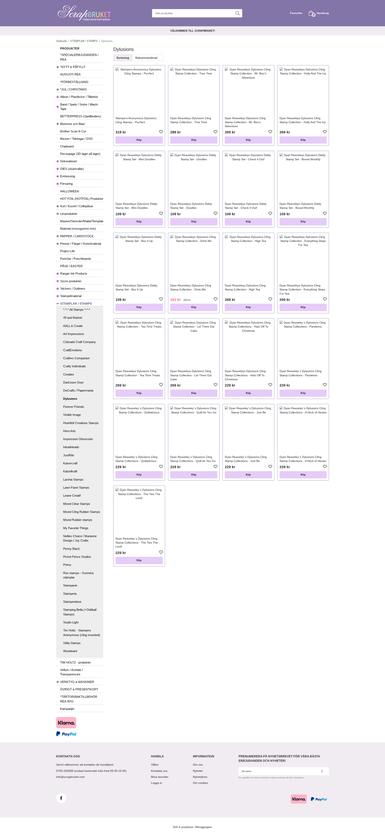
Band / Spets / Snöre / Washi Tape (79, 107)
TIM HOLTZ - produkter (75, 662)
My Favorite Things (75, 528)
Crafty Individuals (74, 366)
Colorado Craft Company (79, 342)
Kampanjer (67, 708)
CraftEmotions (72, 350)
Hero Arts (69, 431)
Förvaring (66, 183)
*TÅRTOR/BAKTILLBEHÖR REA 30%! (78, 699)
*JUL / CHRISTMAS (73, 89)
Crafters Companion (76, 358)
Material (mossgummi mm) (78, 228)
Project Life (67, 251)
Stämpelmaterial (70, 296)
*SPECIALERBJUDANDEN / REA (79, 57)
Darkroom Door (73, 382)
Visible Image (72, 414)
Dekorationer (68, 161)
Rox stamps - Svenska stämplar (78, 575)
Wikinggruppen (203, 827)
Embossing (67, 176)
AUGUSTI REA (70, 74)
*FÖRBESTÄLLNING (74, 82)
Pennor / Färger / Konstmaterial (80, 243)
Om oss (198, 764)
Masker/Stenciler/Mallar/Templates (81, 221)
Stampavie (70, 585)
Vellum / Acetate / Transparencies (71, 672)
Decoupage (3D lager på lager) (80, 153)
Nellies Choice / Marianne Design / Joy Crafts (80, 538)
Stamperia (70, 593)
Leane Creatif (72, 495)
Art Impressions (73, 334)
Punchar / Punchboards (75, 258)
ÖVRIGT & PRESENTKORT (79, 689)
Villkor (155, 764)
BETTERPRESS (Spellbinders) (80, 116)
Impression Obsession (78, 439)
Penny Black (71, 548)
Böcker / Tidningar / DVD (76, 138)
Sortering (123, 57)
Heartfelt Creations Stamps (81, 423)
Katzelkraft (70, 471)
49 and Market (72, 317)
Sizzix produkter (70, 281)
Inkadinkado (71, 447)
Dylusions (70, 398)
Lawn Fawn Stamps (76, 487)
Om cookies (200, 782)
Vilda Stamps (72, 643)
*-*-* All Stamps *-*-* (76, 309)
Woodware (70, 651)
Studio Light (70, 622)
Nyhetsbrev (200, 776)
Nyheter (198, 770)
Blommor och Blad (72, 124)
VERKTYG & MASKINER (77, 682)
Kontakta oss (159, 770)
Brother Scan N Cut (73, 131)
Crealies (68, 374)
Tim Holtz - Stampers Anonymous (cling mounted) (81, 632)
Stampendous (72, 601)
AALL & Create (73, 326)
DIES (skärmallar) (72, 168)
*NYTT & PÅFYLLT (72, 67)
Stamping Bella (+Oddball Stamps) (79, 612)
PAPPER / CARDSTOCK (77, 236)
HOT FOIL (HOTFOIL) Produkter (81, 198)
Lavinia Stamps (73, 479)
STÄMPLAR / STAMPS (76, 303)
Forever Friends (73, 406)
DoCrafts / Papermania (78, 390)
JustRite (68, 455)
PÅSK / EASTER (71, 266)
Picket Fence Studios (77, 556)
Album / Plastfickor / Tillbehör (79, 96)
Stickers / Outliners (72, 288)
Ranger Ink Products (73, 273)
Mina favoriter (159, 776)
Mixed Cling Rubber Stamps (81, 511)
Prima (67, 564)
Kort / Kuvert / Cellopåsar (76, 206)
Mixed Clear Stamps (76, 503)
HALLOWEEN (69, 191)
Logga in (156, 782)
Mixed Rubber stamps (77, 520)
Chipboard (67, 146)
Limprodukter (68, 213)
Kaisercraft (70, 463)
